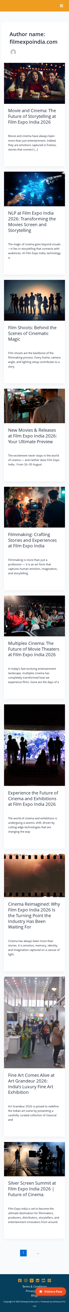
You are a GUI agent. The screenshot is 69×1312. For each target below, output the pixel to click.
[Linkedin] (37, 1280)
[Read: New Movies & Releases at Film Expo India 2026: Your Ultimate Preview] (34, 405)
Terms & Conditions (34, 1286)
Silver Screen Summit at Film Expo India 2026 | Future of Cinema (32, 1188)
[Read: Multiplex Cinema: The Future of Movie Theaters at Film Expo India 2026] (34, 615)
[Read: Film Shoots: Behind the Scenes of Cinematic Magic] (34, 300)
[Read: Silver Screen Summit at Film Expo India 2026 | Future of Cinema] (34, 1159)
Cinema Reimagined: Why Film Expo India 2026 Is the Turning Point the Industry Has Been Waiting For (34, 915)
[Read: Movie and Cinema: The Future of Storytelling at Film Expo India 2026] (34, 83)
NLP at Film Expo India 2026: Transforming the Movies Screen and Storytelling (32, 221)
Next (34, 1259)
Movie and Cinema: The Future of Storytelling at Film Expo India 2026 (32, 116)
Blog (11, 129)
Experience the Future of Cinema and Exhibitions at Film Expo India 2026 (33, 798)
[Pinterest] (49, 1280)
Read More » (16, 158)
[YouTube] (43, 1280)
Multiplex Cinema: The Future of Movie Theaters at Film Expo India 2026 (33, 649)
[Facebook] (20, 1280)
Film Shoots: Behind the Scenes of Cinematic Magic (32, 333)
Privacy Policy (34, 1291)
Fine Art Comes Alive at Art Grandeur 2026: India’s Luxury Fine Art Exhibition (31, 1083)
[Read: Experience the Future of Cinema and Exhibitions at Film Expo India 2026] (34, 745)
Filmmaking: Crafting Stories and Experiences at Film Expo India (32, 540)
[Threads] (31, 1280)
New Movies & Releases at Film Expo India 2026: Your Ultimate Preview (32, 436)
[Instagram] (26, 1280)
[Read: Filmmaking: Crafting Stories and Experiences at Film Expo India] (34, 507)
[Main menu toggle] (61, 6)
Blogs (34, 1295)
